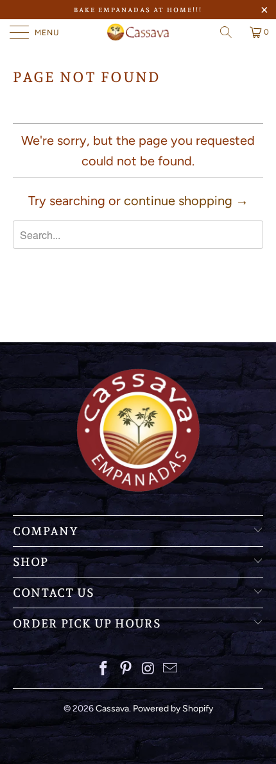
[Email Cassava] (170, 669)
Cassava (112, 708)
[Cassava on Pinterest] (126, 669)
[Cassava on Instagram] (149, 669)
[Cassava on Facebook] (104, 669)
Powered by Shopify (173, 708)
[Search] (230, 32)
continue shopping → (186, 200)
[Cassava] (138, 32)
